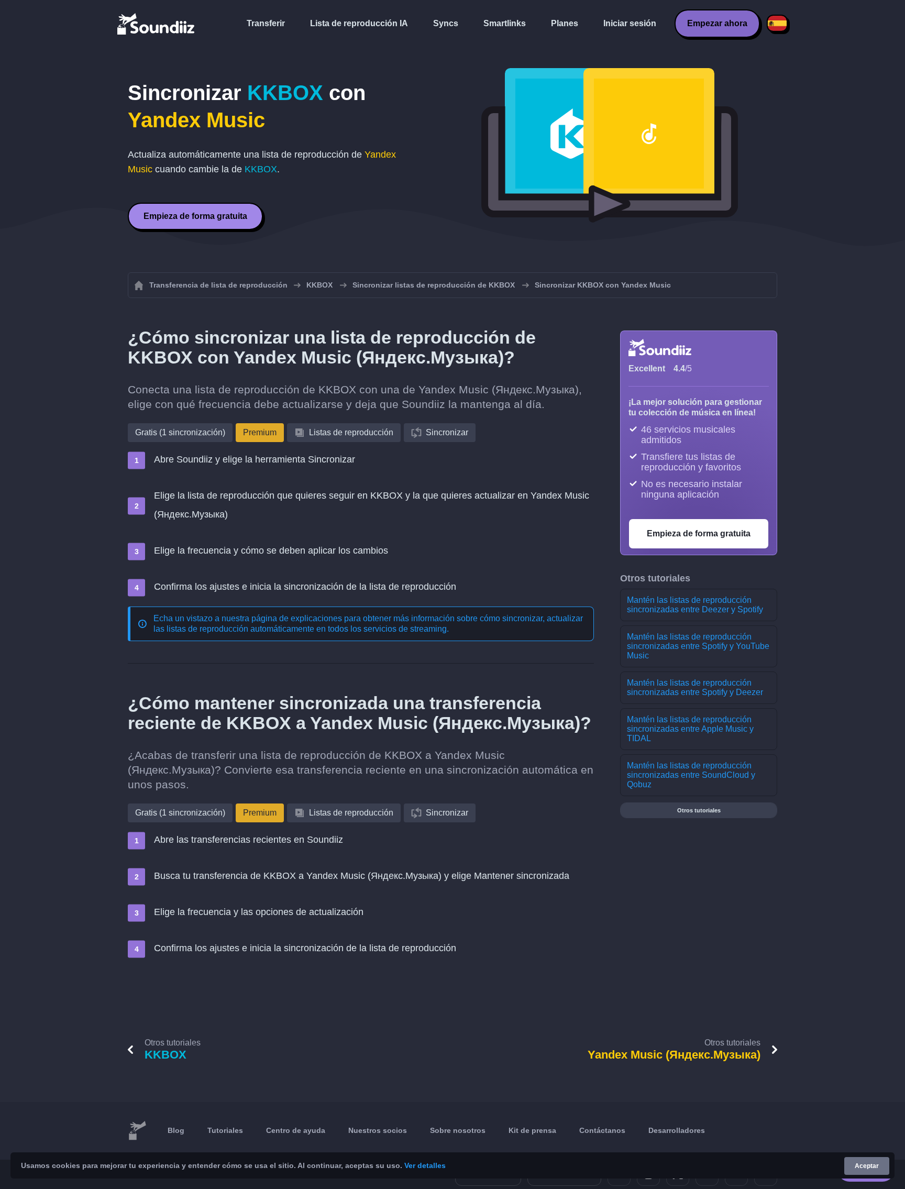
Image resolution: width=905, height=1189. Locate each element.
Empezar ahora (717, 23)
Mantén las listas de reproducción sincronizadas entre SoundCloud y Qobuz (691, 775)
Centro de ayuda (295, 1130)
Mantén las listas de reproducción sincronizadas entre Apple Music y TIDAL (690, 729)
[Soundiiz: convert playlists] (137, 1130)
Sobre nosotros (457, 1130)
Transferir (266, 23)
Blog (176, 1130)
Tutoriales (225, 1130)
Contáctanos (602, 1130)
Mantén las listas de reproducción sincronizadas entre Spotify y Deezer (695, 687)
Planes (564, 23)
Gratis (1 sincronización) (180, 432)
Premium (260, 432)
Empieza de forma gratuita (195, 216)
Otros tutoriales (699, 810)
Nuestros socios (377, 1130)
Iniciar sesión (629, 23)
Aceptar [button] (867, 1166)
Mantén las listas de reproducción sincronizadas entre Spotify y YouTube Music (698, 646)
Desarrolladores (676, 1130)
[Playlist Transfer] (156, 23)
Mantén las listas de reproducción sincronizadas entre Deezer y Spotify (695, 605)
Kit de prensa (532, 1130)
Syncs (445, 23)
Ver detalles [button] (425, 1165)
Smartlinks (504, 23)
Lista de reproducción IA (359, 23)
